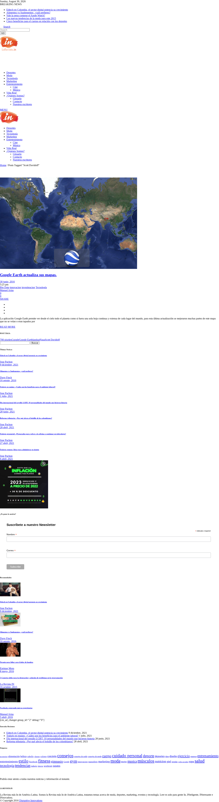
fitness (44, 760)
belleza (23, 756)
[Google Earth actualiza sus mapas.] (68, 268)
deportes (160, 756)
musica (132, 761)
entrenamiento (208, 756)
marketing (104, 761)
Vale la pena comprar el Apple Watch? (25, 15)
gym (73, 761)
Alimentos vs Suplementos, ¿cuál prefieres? (28, 12)
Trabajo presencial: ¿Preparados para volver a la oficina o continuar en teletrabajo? (33, 434)
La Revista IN (7, 684)
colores (43, 756)
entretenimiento (9, 761)
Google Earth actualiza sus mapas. (28, 275)
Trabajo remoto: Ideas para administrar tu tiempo (19, 450)
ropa (191, 761)
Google (15, 339)
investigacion (28, 287)
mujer (124, 761)
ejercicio (184, 756)
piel (169, 761)
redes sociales (183, 762)
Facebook (33, 761)
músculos (146, 761)
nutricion (160, 761)
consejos (65, 755)
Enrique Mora (7, 668)
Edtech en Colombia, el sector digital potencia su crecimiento (37, 9)
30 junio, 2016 (7, 281)
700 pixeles (6, 339)
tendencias (22, 766)
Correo (11, 550)
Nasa (42, 339)
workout (48, 766)
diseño (173, 756)
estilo (23, 761)
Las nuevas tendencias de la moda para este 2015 (31, 18)
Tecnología (41, 287)
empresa (193, 756)
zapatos (56, 765)
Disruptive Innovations (30, 800)
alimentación (14, 756)
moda (115, 760)
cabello (30, 756)
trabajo (34, 766)
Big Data (4, 287)
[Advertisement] (58, 61)
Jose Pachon (6, 361)
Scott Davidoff (52, 339)
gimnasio (57, 761)
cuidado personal (127, 755)
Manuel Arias (7, 290)
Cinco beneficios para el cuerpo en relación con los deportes (36, 21)
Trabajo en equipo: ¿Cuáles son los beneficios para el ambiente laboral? (27, 387)
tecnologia (7, 766)
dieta (167, 756)
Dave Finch (6, 377)
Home (3, 165)
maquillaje (93, 762)
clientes (37, 756)
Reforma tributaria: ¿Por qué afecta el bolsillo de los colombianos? (26, 418)
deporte (148, 756)
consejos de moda (94, 756)
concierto (52, 756)
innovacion (15, 287)
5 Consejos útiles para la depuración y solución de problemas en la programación (31, 678)
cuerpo (106, 756)
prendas (175, 762)
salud (200, 760)
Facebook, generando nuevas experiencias (16, 708)
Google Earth (26, 339)
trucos (40, 766)
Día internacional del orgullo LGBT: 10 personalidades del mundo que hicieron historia (33, 403)
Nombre (12, 534)
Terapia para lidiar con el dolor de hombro (16, 662)
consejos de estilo (80, 756)
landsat (36, 339)
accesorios (4, 756)
